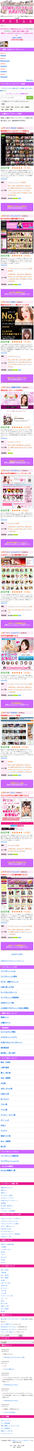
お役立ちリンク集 (7, 1003)
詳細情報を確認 (4, 178)
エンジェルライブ (15, 552)
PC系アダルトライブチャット (12, 1042)
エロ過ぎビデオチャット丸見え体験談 (14, 1008)
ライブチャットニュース (10, 1161)
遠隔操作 (27, 107)
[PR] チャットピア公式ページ (17, 946)
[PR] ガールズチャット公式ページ (17, 543)
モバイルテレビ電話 (8, 1032)
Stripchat (13, 128)
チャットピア (15, 871)
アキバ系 (4, 1104)
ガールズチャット (15, 470)
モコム (12, 792)
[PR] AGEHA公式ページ (17, 378)
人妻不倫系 (5, 1067)
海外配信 (3, 1203)
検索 (29, 97)
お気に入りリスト (6, 1208)
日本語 (6, 109)
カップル (17, 107)
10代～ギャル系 (6, 1088)
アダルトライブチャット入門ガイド (11, 1218)
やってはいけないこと (9, 992)
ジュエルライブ (15, 632)
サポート (3, 1262)
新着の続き (29, 80)
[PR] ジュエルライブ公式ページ (17, 704)
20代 (22, 107)
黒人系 (3, 1146)
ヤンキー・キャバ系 (8, 1115)
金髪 (2, 109)
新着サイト (5, 1017)
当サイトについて (6, 1420)
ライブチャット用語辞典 (10, 997)
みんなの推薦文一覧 (8, 1170)
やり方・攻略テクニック (10, 982)
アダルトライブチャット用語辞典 (10, 1234)
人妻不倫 (3, 1272)
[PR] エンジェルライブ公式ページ (17, 624)
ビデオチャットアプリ (9, 1037)
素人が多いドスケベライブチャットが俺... (15, 1357)
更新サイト (4, 1193)
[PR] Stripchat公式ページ (17, 207)
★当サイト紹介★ (17, 37)
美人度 (3, 1252)
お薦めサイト (6, 1023)
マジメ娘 (4, 1110)
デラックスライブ (15, 215)
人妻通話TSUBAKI (16, 387)
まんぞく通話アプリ (6, 1324)
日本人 (3, 1125)
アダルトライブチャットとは (9, 1221)
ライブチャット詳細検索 (8, 1211)
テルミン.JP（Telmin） (7, 1332)
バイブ (2, 107)
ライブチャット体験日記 (10, 1156)
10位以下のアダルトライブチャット (12, 961)
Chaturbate (14, 712)
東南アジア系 (6, 1136)
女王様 (3, 1083)
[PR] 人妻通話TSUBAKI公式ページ (17, 461)
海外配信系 (5, 1048)
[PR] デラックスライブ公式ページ (17, 293)
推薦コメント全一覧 (6, 1431)
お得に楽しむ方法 (7, 987)
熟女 (12, 107)
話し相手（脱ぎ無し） (7, 1205)
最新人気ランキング (6, 1187)
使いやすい (4, 1257)
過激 (11, 109)
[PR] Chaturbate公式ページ (17, 784)
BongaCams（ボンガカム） (9, 1326)
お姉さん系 (5, 1094)
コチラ (4, 90)
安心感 (3, 1260)
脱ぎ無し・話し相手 (8, 1053)
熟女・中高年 (6, 1062)
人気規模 (3, 1247)
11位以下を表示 (17, 954)
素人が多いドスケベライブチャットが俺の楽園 (14, 1319)
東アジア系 (4, 1303)
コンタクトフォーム (6, 1433)
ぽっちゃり (5, 1099)
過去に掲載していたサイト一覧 (10, 1426)
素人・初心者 (6, 1073)
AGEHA (13, 302)
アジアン (4, 1131)
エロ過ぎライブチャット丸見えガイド (21, 1440)
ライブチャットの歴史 (9, 976)
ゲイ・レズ (5, 1120)
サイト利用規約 (5, 1428)
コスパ (3, 1254)
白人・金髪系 (6, 1141)
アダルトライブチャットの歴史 (10, 1223)
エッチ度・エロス (6, 1249)
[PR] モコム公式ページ (17, 863)
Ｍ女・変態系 (6, 1078)
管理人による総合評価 (7, 1244)
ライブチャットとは (8, 971)
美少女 (7, 107)
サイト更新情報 (5, 1423)
